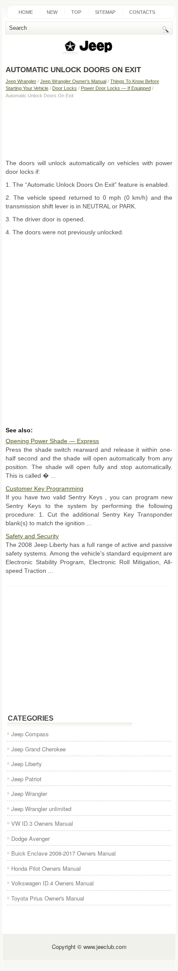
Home (26, 12)
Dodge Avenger (30, 838)
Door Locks (64, 88)
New (52, 12)
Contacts (142, 12)
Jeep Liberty (26, 764)
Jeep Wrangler (21, 81)
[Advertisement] (89, 128)
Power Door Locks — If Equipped (116, 88)
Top (76, 12)
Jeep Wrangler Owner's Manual (73, 81)
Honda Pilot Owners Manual (46, 868)
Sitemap (105, 12)
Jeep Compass (30, 734)
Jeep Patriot (26, 779)
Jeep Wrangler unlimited (41, 809)
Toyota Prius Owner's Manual (47, 898)
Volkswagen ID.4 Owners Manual (52, 883)
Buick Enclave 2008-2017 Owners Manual (63, 853)
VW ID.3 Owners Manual (42, 823)
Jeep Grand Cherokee (38, 749)
